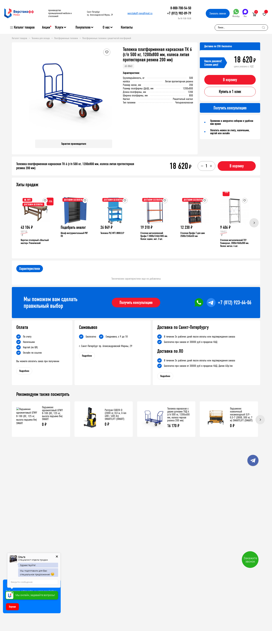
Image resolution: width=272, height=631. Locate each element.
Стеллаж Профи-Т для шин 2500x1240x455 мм (192, 234)
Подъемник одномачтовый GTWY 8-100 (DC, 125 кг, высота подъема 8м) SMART (52, 413)
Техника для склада (41, 38)
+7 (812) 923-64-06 (234, 302)
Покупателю (82, 27)
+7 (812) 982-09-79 (179, 13)
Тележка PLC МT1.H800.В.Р (112, 233)
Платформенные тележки (66, 38)
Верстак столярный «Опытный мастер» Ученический (35, 242)
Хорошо (12, 606)
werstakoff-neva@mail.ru (139, 13)
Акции (46, 27)
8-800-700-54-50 (180, 8)
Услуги (59, 27)
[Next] (254, 222)
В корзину (230, 79)
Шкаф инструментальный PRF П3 (74, 234)
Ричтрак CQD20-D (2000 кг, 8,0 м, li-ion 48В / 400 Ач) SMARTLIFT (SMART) (115, 414)
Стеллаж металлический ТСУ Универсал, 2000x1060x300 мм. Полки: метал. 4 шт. (234, 243)
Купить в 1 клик (230, 91)
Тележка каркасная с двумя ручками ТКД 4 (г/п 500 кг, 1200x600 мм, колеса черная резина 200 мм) (178, 414)
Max (245, 16)
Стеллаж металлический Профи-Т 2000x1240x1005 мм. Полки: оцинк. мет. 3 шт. (154, 236)
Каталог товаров (24, 27)
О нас (106, 27)
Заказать (217, 13)
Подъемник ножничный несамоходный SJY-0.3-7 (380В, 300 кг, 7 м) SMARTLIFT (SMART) (241, 414)
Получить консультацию (136, 302)
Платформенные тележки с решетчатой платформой (106, 38)
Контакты (127, 27)
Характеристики (29, 268)
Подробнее (24, 370)
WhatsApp (236, 16)
